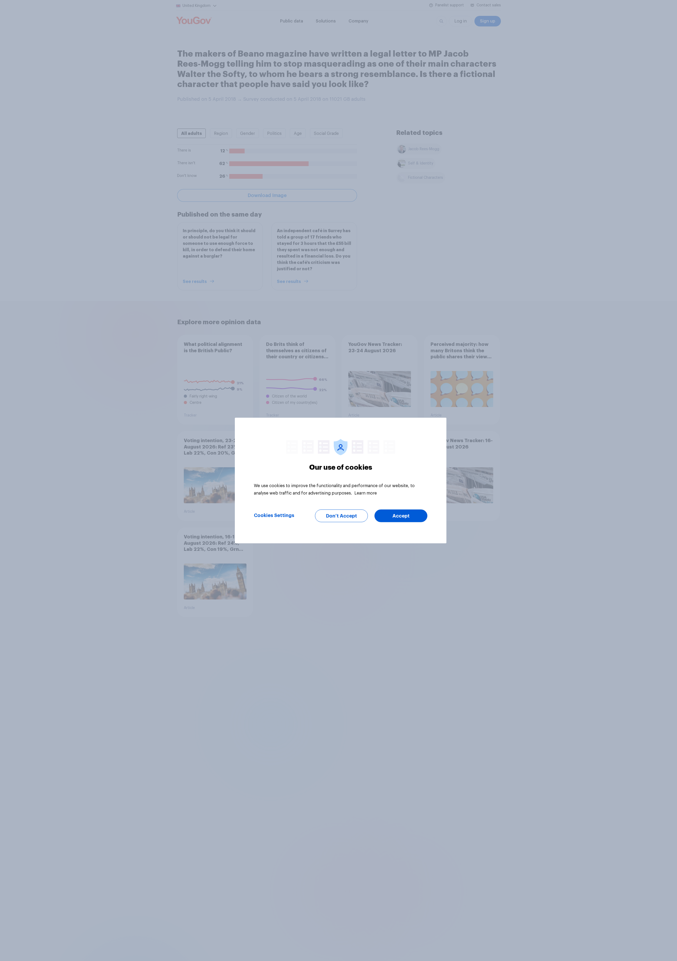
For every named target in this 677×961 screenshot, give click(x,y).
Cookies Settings (274, 515)
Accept (401, 516)
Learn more (365, 493)
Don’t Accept (341, 516)
